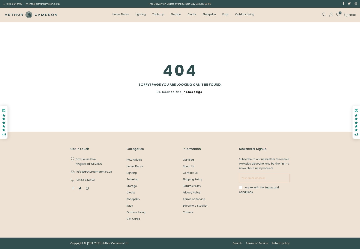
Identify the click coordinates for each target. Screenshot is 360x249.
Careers (188, 212)
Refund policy (281, 243)
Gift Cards (133, 219)
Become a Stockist (195, 206)
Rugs (225, 14)
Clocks (192, 14)
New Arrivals (134, 160)
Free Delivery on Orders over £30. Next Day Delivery (180, 3)
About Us (188, 166)
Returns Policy (192, 186)
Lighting (141, 14)
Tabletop (158, 14)
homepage (193, 92)
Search (237, 243)
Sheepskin (209, 14)
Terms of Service (194, 199)
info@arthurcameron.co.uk (44, 3)
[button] (4, 122)
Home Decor (120, 14)
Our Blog (188, 160)
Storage (176, 14)
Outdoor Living (244, 14)
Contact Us (190, 173)
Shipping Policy (192, 179)
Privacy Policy (191, 192)
